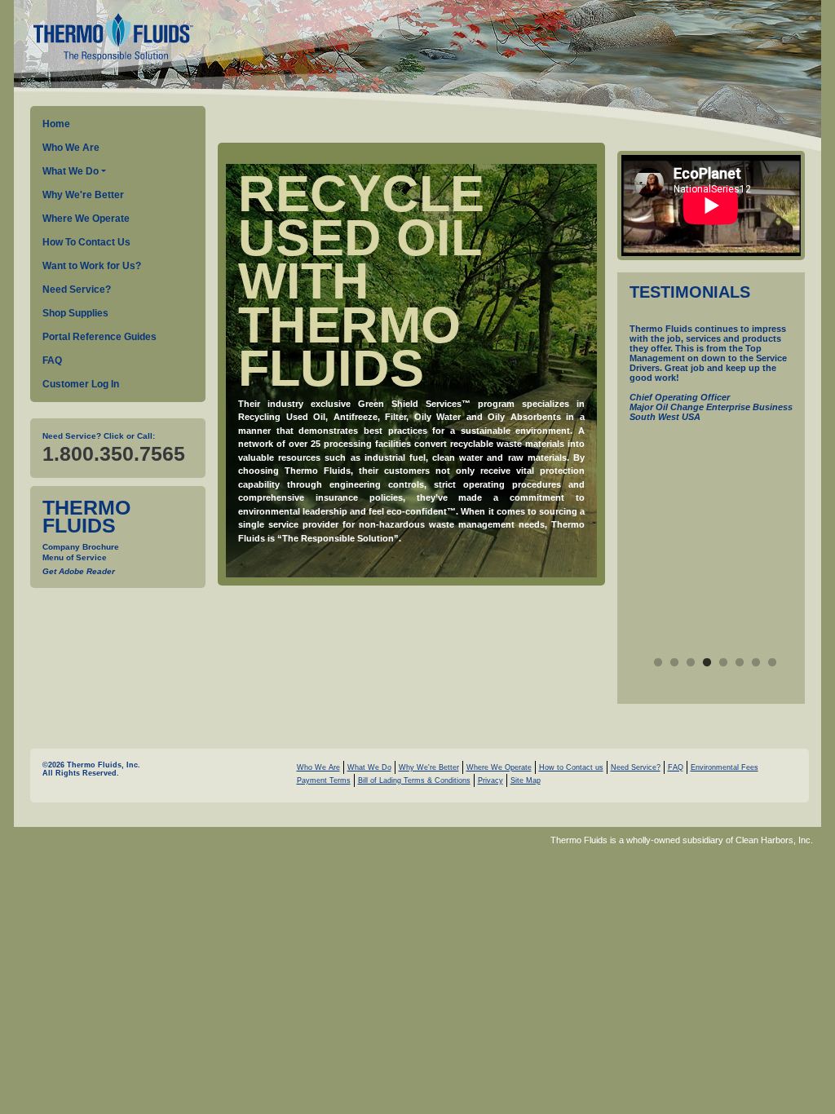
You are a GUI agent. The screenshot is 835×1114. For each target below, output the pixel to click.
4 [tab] (707, 663)
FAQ (52, 360)
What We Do (70, 171)
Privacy (490, 780)
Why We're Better (83, 195)
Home (56, 124)
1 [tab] (658, 663)
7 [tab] (756, 663)
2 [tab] (674, 663)
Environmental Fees (724, 767)
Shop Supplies (75, 313)
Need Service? (76, 289)
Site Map (525, 780)
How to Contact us (571, 767)
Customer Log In (80, 384)
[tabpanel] (711, 391)
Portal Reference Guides (99, 337)
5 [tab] (723, 663)
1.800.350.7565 (113, 453)
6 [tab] (739, 663)
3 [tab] (691, 663)
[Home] (111, 38)
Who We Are (70, 147)
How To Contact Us (86, 242)
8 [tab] (772, 663)
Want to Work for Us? (91, 266)
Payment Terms (324, 780)
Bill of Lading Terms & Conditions (414, 780)
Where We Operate (86, 218)
